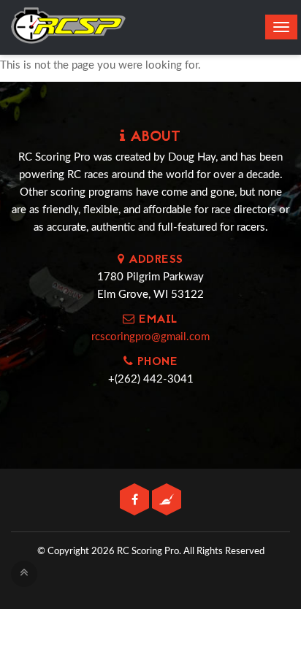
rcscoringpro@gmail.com (150, 336)
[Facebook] (136, 500)
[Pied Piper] (166, 500)
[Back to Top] (24, 574)
